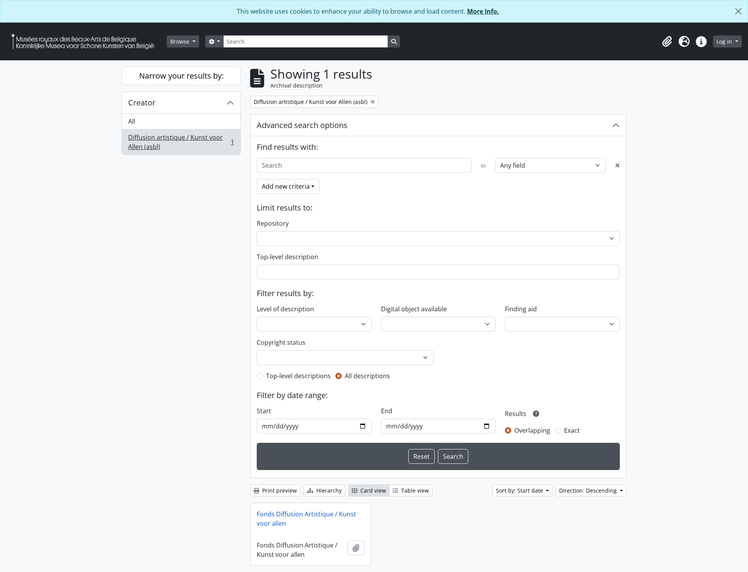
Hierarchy (328, 490)
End (386, 411)
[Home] (86, 41)
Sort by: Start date (520, 490)
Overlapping (532, 430)
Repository (273, 223)
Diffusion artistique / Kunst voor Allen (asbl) (181, 142)
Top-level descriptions (298, 376)
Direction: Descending (588, 490)
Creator (141, 102)
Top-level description (287, 257)
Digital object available (414, 309)
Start (264, 411)
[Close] (738, 11)
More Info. (483, 11)
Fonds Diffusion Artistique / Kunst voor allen (306, 519)
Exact (572, 430)
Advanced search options (302, 125)
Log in (725, 41)
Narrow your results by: (181, 75)
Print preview (279, 490)
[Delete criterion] (617, 165)
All (131, 121)
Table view (414, 490)
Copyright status (281, 342)
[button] (667, 41)
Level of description (285, 309)
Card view (372, 490)
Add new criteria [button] (286, 186)
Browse (180, 41)
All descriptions (367, 376)
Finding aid (521, 309)
